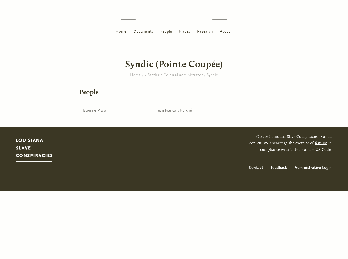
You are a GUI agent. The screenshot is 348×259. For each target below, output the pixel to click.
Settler (153, 75)
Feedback (279, 167)
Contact (256, 167)
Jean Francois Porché (174, 110)
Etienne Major (95, 110)
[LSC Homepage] (39, 149)
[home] (174, 19)
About (225, 31)
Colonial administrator (183, 75)
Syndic (212, 75)
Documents (143, 31)
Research (205, 31)
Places (184, 31)
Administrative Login (313, 167)
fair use (321, 143)
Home (121, 31)
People (166, 31)
